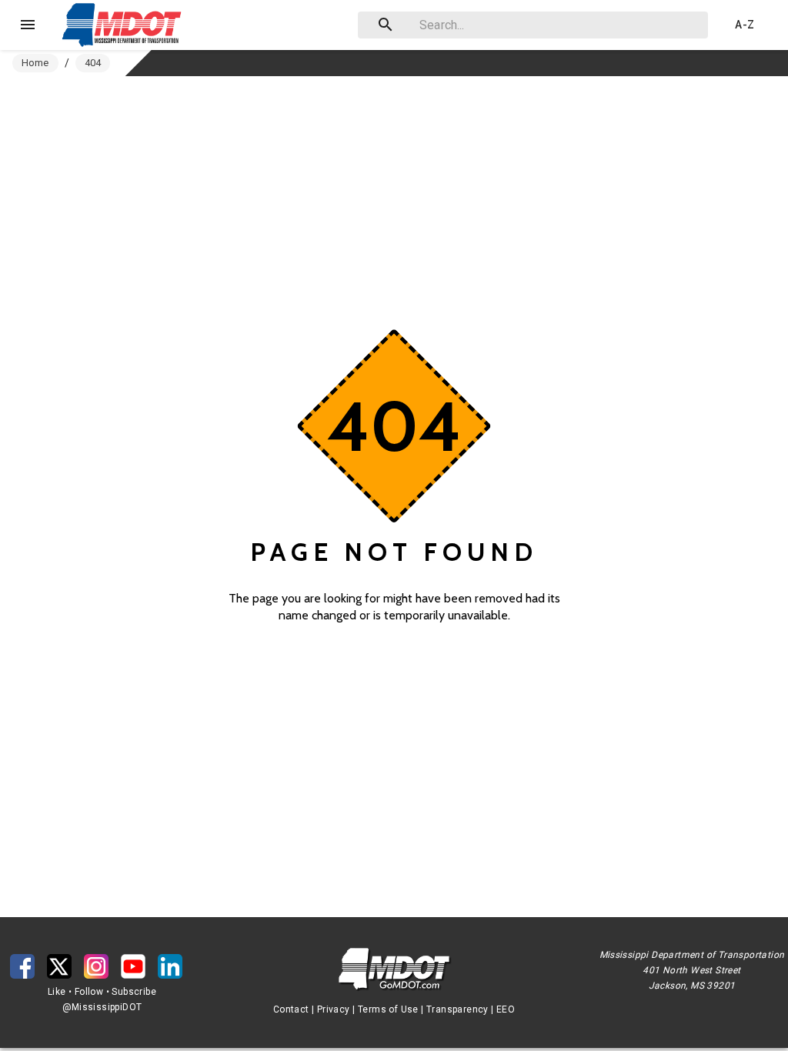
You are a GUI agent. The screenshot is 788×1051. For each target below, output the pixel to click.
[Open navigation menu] (27, 24)
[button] (125, 25)
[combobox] (529, 25)
